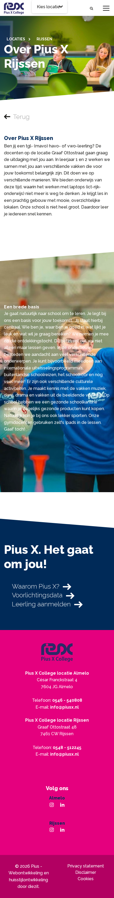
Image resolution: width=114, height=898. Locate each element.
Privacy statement (85, 866)
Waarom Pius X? (35, 586)
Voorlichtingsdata (37, 595)
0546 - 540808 (67, 700)
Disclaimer (85, 872)
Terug (21, 117)
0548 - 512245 (67, 747)
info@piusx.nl (64, 707)
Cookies (86, 878)
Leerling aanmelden (41, 604)
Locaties (16, 39)
